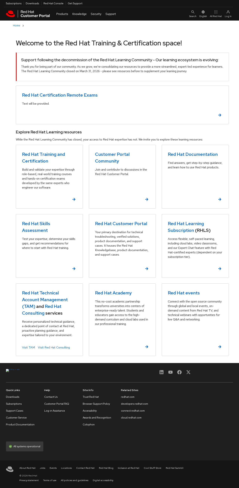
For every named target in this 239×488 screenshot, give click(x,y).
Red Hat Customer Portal (121, 223)
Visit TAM (28, 347)
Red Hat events (184, 293)
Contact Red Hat (85, 468)
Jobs (42, 468)
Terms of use (49, 480)
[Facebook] (179, 373)
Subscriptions (13, 3)
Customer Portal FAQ (56, 403)
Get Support (75, 3)
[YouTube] (170, 373)
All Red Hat (216, 16)
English (203, 16)
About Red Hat (27, 468)
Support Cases (14, 410)
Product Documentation (20, 424)
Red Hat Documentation (193, 154)
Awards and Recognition (97, 417)
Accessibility (90, 410)
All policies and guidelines (74, 480)
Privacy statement (29, 480)
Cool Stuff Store (152, 468)
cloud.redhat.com (131, 417)
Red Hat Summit (174, 468)
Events (53, 468)
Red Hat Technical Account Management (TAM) (45, 299)
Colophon (89, 424)
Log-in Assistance (54, 410)
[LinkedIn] (161, 373)
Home (16, 25)
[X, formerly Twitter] (188, 372)
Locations (66, 468)
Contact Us (51, 397)
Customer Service (16, 417)
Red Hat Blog (106, 468)
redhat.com (127, 397)
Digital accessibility (103, 480)
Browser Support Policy (96, 403)
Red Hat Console (53, 3)
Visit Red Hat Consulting (54, 347)
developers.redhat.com (134, 403)
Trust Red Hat (91, 397)
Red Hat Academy (113, 293)
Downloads (32, 3)
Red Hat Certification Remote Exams (60, 95)
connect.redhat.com (133, 410)
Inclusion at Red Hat (128, 468)
